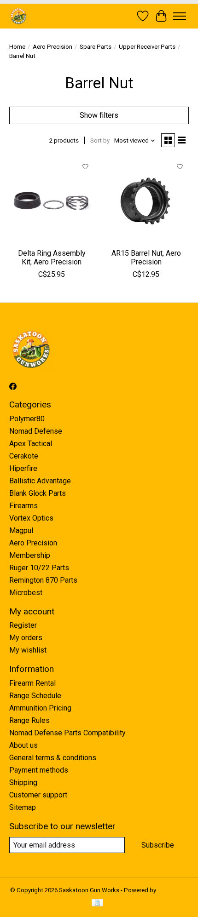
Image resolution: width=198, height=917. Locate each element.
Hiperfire (23, 468)
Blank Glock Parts (37, 493)
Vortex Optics (31, 518)
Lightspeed (172, 890)
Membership (29, 555)
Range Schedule (35, 695)
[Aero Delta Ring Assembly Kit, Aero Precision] (51, 200)
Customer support (38, 795)
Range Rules (29, 720)
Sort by (100, 140)
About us (23, 745)
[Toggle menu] (179, 16)
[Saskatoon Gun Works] (18, 15)
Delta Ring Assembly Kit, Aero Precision (52, 257)
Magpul (21, 530)
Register (23, 625)
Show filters (99, 115)
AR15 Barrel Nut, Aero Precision (146, 257)
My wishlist (28, 650)
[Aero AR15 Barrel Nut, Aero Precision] (146, 200)
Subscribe (157, 845)
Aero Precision (52, 46)
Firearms (23, 505)
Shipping (23, 782)
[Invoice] (97, 903)
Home (17, 46)
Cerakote (23, 456)
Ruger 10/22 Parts (39, 567)
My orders (25, 637)
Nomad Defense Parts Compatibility (67, 732)
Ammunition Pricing (40, 708)
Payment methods (38, 770)
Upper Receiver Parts (147, 46)
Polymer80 (27, 418)
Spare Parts (95, 46)
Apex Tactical (30, 443)
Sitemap (22, 807)
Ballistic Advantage (40, 480)
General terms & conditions (52, 757)
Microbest (25, 592)
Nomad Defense (35, 431)
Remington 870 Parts (43, 580)
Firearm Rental (32, 683)
